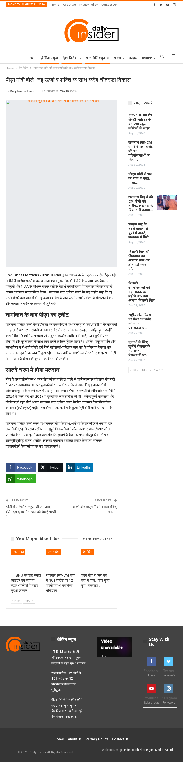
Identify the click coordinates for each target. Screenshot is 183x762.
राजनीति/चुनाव (97, 58)
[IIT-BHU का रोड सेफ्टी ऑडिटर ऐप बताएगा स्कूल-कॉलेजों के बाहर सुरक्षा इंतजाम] (26, 560)
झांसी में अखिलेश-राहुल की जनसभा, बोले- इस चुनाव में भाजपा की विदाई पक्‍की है (31, 512)
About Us (69, 4)
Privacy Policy (88, 4)
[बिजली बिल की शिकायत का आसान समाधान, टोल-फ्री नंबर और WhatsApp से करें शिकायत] (167, 257)
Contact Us (109, 4)
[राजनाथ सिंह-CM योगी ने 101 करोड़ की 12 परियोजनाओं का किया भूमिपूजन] (61, 560)
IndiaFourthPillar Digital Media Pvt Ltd (148, 750)
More (147, 58)
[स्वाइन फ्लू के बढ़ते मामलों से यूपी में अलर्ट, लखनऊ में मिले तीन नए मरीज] (167, 229)
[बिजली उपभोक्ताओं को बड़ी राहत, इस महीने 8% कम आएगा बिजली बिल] (167, 288)
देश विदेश (70, 58)
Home (55, 4)
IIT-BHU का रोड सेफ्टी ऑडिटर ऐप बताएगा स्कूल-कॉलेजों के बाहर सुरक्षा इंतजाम (68, 657)
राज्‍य (117, 58)
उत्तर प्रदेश (18, 551)
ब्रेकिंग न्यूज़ (49, 58)
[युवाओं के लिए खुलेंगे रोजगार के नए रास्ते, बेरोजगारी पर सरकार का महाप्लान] (167, 347)
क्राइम (133, 58)
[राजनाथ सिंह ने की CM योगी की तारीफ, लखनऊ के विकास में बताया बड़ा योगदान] (167, 202)
